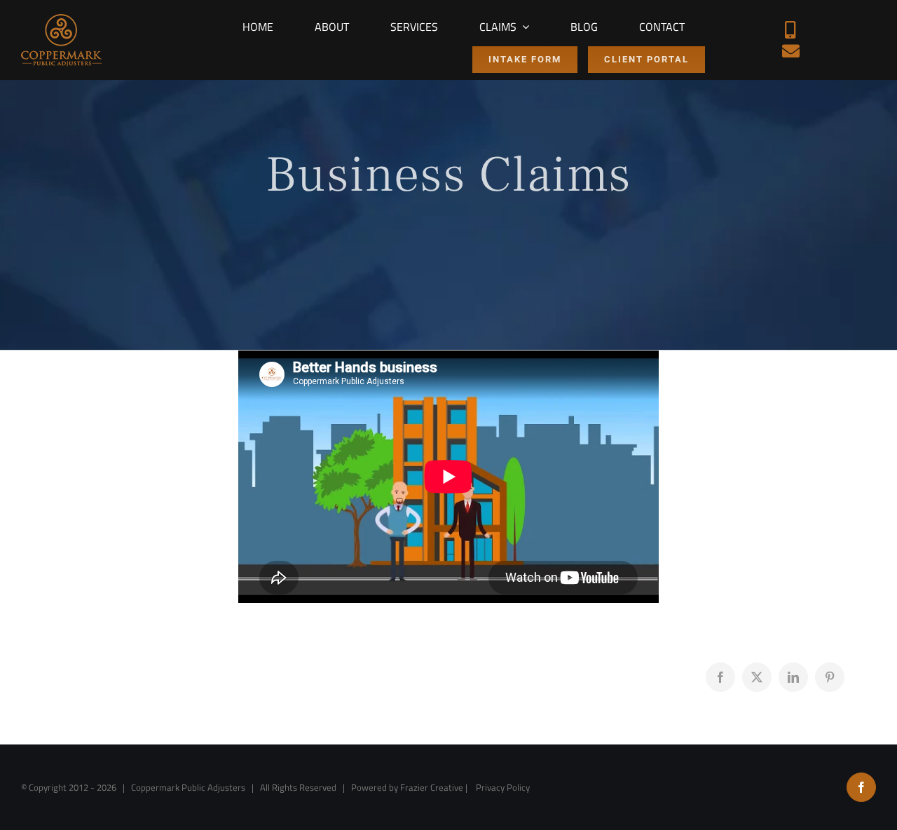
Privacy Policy (503, 787)
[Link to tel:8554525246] (790, 30)
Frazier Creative (431, 787)
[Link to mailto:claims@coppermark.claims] (791, 51)
